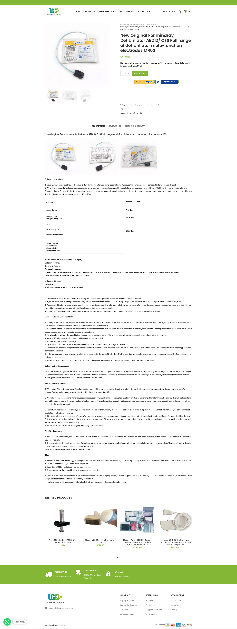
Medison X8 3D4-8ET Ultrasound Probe (99, 541)
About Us (150, 600)
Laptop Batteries (127, 600)
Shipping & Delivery (135, 126)
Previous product (186, 27)
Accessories (125, 609)
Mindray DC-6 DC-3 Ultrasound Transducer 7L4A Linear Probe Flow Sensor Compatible (175, 542)
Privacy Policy (151, 614)
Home (122, 24)
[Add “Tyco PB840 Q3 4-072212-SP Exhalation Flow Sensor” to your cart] (77, 507)
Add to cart (139, 73)
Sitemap (174, 609)
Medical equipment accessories (138, 24)
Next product (191, 27)
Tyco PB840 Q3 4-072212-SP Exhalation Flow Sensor (62, 541)
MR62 (126, 109)
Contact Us (150, 605)
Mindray (154, 24)
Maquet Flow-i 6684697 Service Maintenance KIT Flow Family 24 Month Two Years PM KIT (137, 542)
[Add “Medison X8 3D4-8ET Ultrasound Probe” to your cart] (115, 507)
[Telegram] (141, 113)
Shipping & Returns (154, 609)
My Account (176, 600)
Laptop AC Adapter (128, 605)
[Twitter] (131, 113)
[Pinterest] (134, 113)
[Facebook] (127, 113)
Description (98, 126)
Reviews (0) (115, 126)
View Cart (175, 605)
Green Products (127, 614)
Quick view (77, 513)
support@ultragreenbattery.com (61, 608)
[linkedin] (137, 113)
